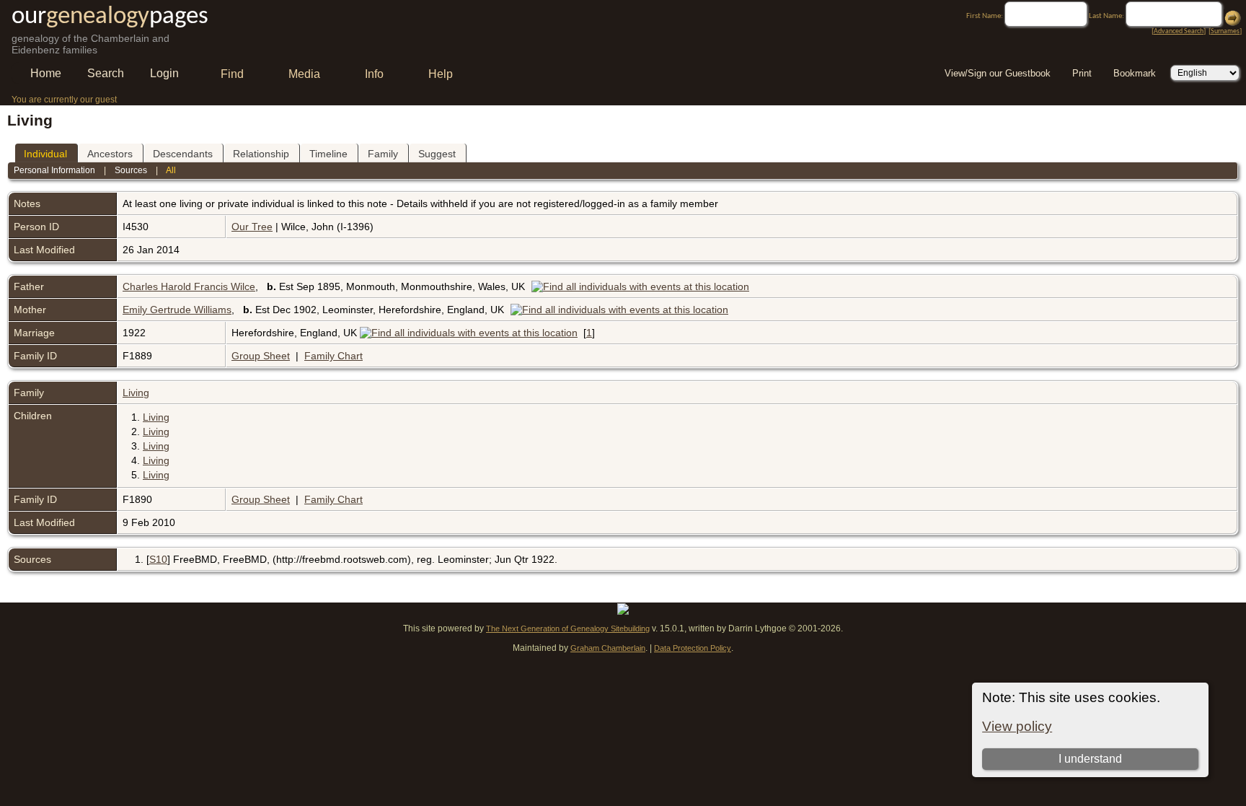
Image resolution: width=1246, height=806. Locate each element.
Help (440, 74)
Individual (45, 153)
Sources (131, 170)
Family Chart (333, 356)
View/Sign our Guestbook (998, 73)
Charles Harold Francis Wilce (189, 286)
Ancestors (110, 153)
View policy (1017, 726)
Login (164, 73)
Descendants (183, 153)
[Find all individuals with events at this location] (644, 286)
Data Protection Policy (692, 648)
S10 (158, 559)
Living (136, 392)
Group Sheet (260, 356)
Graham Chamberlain (607, 648)
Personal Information (54, 170)
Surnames (1225, 31)
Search (105, 73)
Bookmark (1134, 73)
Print (1082, 73)
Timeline (328, 153)
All (171, 170)
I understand (1090, 759)
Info (374, 74)
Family (383, 153)
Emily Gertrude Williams (177, 309)
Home (45, 73)
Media (304, 74)
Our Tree (252, 226)
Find (232, 74)
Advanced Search (1178, 31)
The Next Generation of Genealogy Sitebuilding (568, 628)
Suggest (437, 153)
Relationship (261, 153)
